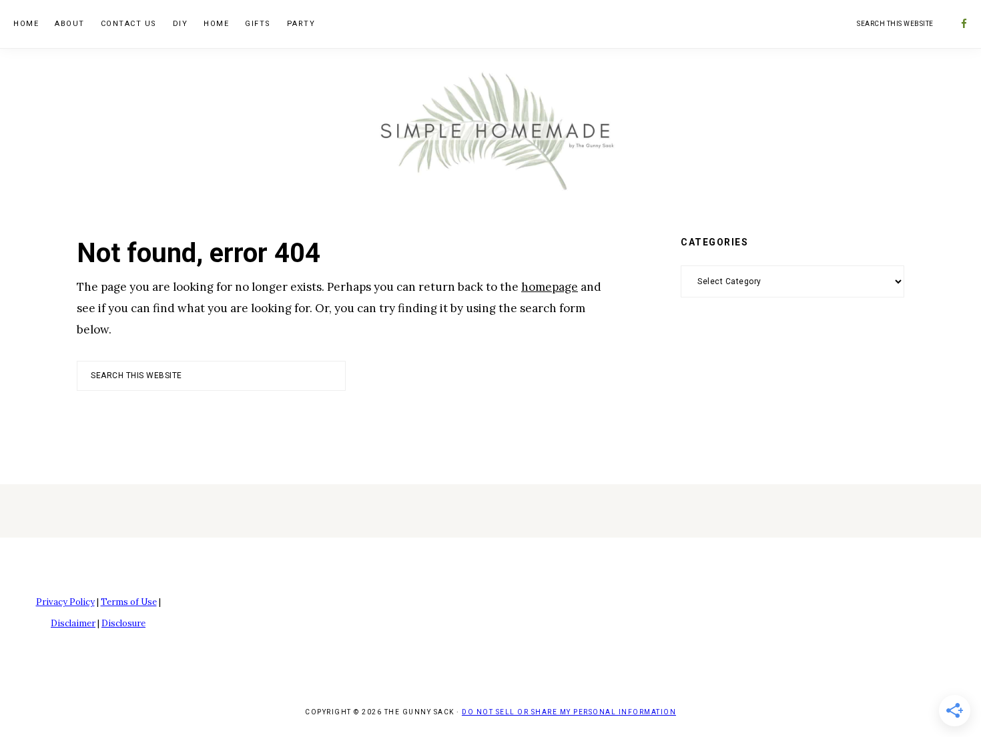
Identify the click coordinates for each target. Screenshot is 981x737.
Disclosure (123, 623)
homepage (549, 286)
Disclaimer (73, 623)
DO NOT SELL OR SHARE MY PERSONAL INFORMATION (569, 712)
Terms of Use (129, 602)
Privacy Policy (65, 602)
